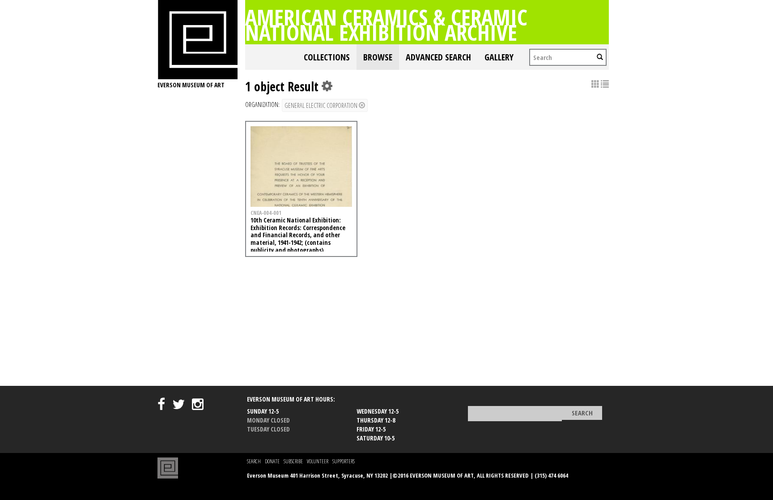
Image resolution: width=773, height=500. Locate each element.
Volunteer (317, 461)
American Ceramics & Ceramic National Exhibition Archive (386, 24)
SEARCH (254, 461)
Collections (327, 57)
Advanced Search (438, 57)
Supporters (343, 461)
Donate (272, 461)
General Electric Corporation (322, 105)
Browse (377, 57)
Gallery (499, 57)
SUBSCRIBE (293, 461)
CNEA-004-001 (266, 212)
